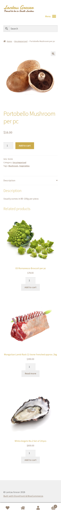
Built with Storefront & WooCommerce (23, 495)
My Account (38, 508)
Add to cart (25, 145)
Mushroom (13, 166)
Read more (30, 373)
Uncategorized (20, 41)
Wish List (7, 508)
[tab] (30, 180)
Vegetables (24, 166)
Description (9, 180)
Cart (51, 505)
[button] (48, 16)
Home (9, 41)
